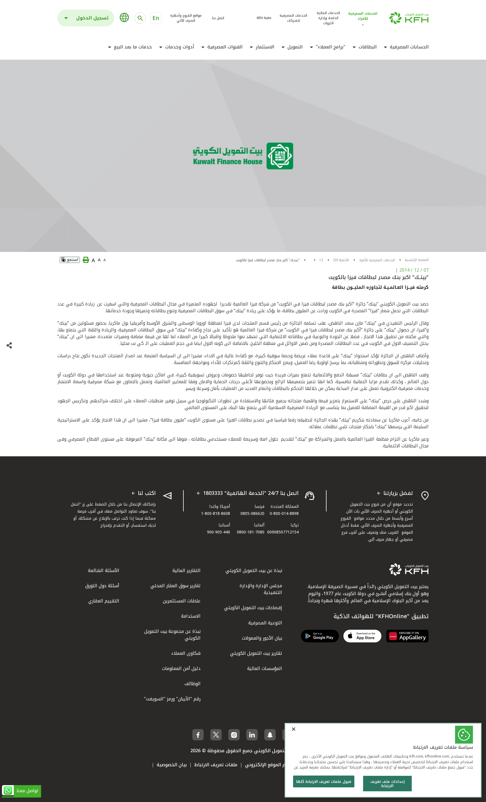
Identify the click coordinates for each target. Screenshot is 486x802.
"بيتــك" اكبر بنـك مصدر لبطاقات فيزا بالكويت (268, 260)
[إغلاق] (293, 729)
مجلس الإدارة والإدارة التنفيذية (261, 589)
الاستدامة (191, 616)
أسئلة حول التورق (102, 585)
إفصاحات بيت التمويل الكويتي (253, 607)
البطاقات (368, 47)
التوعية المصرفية (265, 622)
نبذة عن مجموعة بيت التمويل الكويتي (172, 634)
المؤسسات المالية (264, 668)
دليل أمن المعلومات (181, 668)
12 (321, 260)
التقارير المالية (186, 570)
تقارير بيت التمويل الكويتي (256, 653)
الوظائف (192, 683)
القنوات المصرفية (224, 47)
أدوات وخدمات (179, 47)
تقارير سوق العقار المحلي (175, 585)
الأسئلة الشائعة (103, 570)
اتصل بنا (218, 18)
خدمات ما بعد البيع (133, 47)
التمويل (295, 47)
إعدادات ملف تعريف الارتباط (387, 784)
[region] (383, 760)
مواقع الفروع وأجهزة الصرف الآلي (186, 18)
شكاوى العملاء (186, 653)
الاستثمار (265, 47)
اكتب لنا (147, 493)
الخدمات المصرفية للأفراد (377, 260)
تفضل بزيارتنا (398, 493)
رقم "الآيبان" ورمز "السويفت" (172, 698)
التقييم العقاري (103, 601)
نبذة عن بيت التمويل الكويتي (254, 570)
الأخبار (345, 260)
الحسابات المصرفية (409, 47)
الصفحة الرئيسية (417, 260)
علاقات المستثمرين (182, 601)
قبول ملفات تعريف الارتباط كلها (323, 781)
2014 (337, 260)
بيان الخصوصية (172, 764)
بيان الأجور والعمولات (262, 638)
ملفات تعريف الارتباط (215, 764)
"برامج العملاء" (330, 47)
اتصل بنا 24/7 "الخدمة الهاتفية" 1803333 (251, 493)
